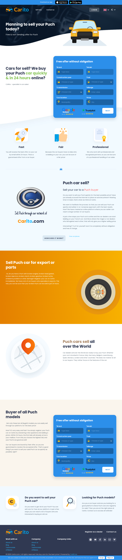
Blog (7, 545)
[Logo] (17, 9)
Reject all (110, 557)
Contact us (50, 10)
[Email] (110, 540)
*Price (88, 97)
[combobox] (99, 82)
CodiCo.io (73, 554)
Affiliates (9, 550)
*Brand (59, 67)
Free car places (74, 236)
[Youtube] (95, 540)
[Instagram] (90, 540)
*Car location (61, 97)
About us (9, 542)
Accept (102, 557)
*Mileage (89, 87)
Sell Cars (39, 10)
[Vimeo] (114, 540)
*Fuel (88, 77)
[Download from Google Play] (75, 2)
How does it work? (54, 238)
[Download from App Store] (61, 2)
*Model (89, 67)
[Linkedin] (105, 540)
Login (94, 10)
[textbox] (99, 82)
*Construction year (63, 77)
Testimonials (10, 547)
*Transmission (61, 87)
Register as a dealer (94, 532)
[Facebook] (100, 540)
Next (108, 111)
